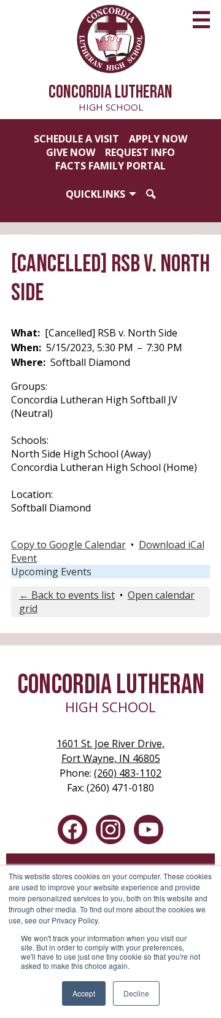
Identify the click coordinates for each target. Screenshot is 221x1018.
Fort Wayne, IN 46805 (110, 751)
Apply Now (158, 139)
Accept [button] (83, 993)
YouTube (148, 829)
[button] (101, 194)
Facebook (72, 829)
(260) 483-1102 (127, 773)
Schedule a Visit (76, 139)
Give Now (70, 152)
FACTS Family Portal (110, 166)
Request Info (140, 152)
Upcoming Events (51, 571)
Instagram (110, 829)
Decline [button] (136, 993)
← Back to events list (67, 595)
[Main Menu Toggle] (201, 19)
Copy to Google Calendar (68, 544)
